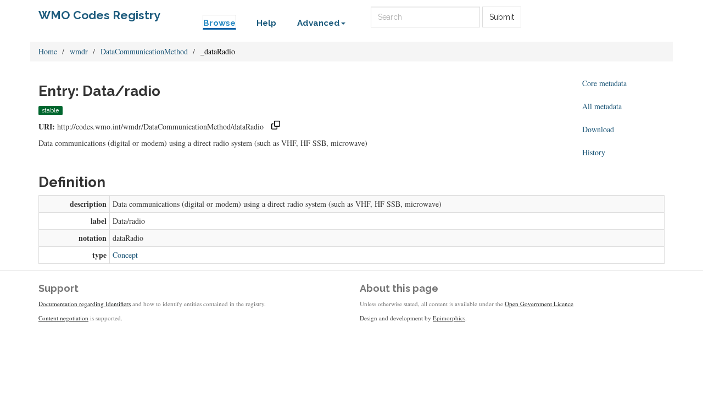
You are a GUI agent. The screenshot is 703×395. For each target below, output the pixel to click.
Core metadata (604, 83)
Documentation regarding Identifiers (84, 304)
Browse (219, 23)
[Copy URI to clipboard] (275, 126)
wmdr (79, 51)
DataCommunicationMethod (144, 51)
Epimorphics (449, 318)
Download (598, 129)
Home (47, 51)
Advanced (318, 23)
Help (266, 23)
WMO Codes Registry (99, 15)
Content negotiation (63, 318)
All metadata (602, 106)
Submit (501, 17)
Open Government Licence (539, 304)
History (593, 152)
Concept (125, 255)
